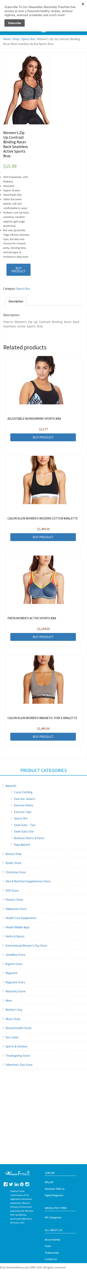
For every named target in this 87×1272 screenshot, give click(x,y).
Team (48, 1246)
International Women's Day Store (26, 945)
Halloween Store (16, 909)
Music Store (12, 1019)
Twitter (11, 1184)
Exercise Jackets (24, 799)
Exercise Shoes (23, 805)
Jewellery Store (15, 955)
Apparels (10, 786)
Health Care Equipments (20, 918)
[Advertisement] (43, 1120)
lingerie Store (13, 964)
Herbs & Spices (14, 936)
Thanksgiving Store (17, 1056)
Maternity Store (15, 991)
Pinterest (21, 1184)
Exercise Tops (23, 812)
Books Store (13, 863)
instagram (27, 1184)
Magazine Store (15, 982)
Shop (16, 39)
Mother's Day (13, 1010)
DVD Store (12, 890)
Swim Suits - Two (24, 825)
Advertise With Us (54, 1189)
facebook (5, 1184)
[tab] (16, 301)
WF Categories (53, 1217)
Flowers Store (14, 899)
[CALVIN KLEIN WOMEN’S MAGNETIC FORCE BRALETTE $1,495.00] (43, 679)
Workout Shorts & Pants (29, 838)
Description (15, 301)
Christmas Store (15, 872)
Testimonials (52, 1252)
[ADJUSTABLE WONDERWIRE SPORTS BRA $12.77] (43, 380)
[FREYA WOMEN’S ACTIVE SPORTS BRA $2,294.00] (43, 580)
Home (7, 39)
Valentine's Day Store (19, 1065)
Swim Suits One (24, 831)
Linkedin (16, 1184)
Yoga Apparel (22, 844)
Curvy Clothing (23, 792)
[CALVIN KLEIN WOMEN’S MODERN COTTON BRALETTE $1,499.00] (43, 480)
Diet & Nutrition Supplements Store (28, 881)
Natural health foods (18, 1028)
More (8, 1000)
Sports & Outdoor (16, 1046)
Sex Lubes (12, 1037)
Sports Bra (28, 39)
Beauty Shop (13, 854)
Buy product (18, 269)
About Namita (52, 1239)
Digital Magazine (54, 1195)
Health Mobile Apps (17, 927)
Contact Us (51, 1259)
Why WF (49, 1182)
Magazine (11, 973)
